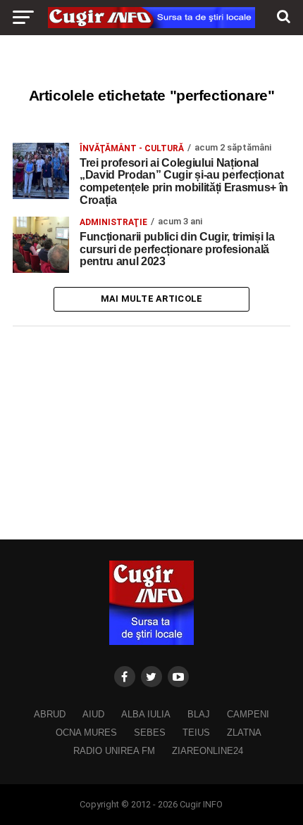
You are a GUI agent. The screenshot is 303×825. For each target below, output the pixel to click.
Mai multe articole (152, 298)
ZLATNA (244, 732)
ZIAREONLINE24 (207, 751)
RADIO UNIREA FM (114, 751)
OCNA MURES (86, 732)
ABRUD (50, 714)
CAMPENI (248, 714)
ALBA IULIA (146, 714)
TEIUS (196, 732)
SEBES (150, 732)
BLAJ (198, 714)
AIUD (93, 714)
